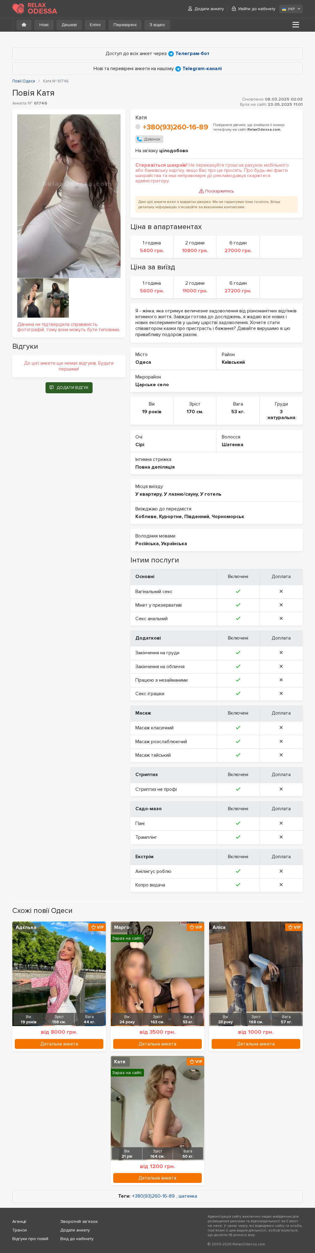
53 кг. (238, 412)
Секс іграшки (149, 694)
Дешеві (69, 24)
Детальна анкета (59, 1044)
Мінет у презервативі (158, 605)
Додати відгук (73, 387)
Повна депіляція (155, 467)
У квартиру (148, 494)
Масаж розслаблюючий (161, 742)
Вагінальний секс (154, 592)
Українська (174, 544)
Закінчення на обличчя (160, 667)
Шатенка (232, 445)
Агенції (19, 1221)
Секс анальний (151, 619)
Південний (196, 516)
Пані (140, 823)
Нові (44, 24)
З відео (157, 24)
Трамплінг (146, 837)
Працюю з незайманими (161, 680)
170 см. (195, 412)
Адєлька (26, 927)
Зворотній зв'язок (79, 1221)
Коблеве (146, 516)
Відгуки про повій (30, 1238)
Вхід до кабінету (77, 1238)
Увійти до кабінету (256, 8)
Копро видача (150, 885)
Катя (119, 1062)
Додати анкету (209, 8)
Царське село (152, 385)
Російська (147, 544)
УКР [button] (291, 9)
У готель (210, 494)
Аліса (219, 927)
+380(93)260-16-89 (175, 127)
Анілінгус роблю (153, 871)
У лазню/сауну (181, 494)
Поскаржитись (219, 191)
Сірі (139, 445)
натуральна (281, 417)
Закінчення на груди (157, 653)
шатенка (188, 1196)
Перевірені (125, 24)
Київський (233, 362)
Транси (19, 1230)
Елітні (95, 24)
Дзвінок (152, 139)
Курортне (170, 516)
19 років (151, 412)
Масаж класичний (154, 728)
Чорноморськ (228, 516)
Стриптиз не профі (156, 789)
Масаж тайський (153, 755)
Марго (122, 927)
